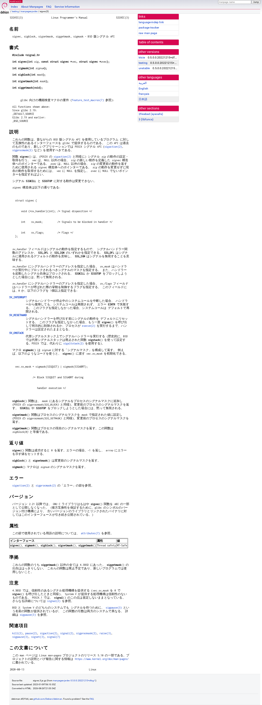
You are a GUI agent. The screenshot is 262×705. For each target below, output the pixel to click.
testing (15, 11)
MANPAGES (16, 1)
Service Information (67, 6)
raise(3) (105, 633)
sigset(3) (37, 636)
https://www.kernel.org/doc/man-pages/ (102, 658)
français (144, 94)
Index (14, 6)
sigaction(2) (113, 146)
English (143, 88)
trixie (142, 57)
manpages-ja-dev (29, 11)
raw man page (148, 33)
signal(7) (53, 636)
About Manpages (32, 6)
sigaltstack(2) (73, 343)
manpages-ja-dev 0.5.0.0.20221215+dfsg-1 (74, 680)
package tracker (149, 27)
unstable (144, 68)
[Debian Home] (4, 7)
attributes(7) (90, 533)
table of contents (151, 42)
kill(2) (17, 633)
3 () (146, 119)
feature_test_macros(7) (88, 100)
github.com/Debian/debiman (47, 699)
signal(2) (53, 601)
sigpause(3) (114, 607)
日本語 (143, 99)
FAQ (48, 6)
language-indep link (151, 22)
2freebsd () (151, 114)
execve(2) (88, 325)
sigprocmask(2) (22, 150)
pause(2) (31, 633)
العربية (143, 83)
